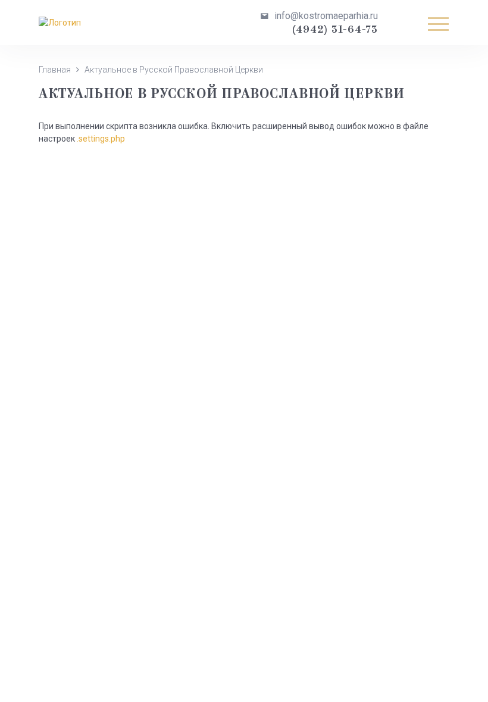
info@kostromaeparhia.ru (326, 15)
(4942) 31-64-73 (335, 29)
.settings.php (101, 138)
